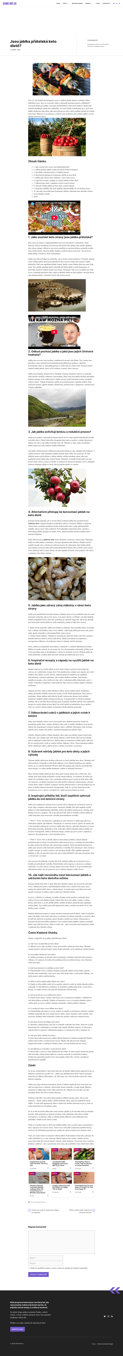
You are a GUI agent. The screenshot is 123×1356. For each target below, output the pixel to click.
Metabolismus (77, 3)
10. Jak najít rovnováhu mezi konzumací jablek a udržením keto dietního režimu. (63, 191)
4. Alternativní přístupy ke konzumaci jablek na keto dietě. (55, 175)
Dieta (65, 3)
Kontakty (106, 3)
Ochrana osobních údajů (105, 1344)
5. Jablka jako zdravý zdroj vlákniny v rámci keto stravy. (54, 178)
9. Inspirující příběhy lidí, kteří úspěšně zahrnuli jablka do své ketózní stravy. (62, 188)
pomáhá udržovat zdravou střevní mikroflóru (44, 638)
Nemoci (88, 3)
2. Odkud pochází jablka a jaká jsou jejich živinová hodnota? (56, 170)
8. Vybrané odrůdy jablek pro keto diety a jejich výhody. (54, 186)
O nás (98, 3)
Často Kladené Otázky (42, 194)
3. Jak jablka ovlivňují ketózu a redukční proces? (51, 172)
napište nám (17, 1329)
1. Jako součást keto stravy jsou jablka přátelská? (52, 167)
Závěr (36, 197)
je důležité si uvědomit (43, 897)
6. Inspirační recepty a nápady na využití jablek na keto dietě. (56, 180)
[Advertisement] (61, 20)
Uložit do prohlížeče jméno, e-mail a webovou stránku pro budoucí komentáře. (59, 1268)
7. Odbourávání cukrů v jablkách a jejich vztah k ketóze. (54, 183)
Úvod (58, 3)
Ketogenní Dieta (40, 1202)
